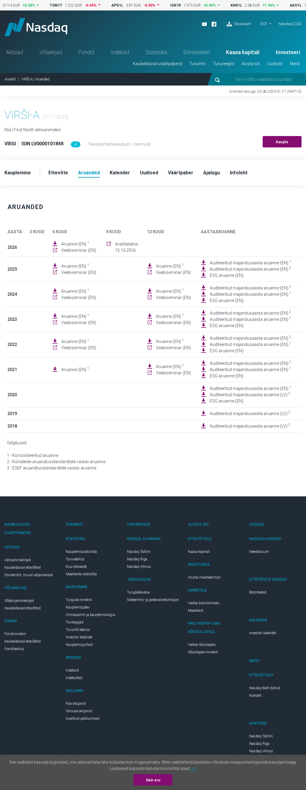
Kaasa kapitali (242, 52)
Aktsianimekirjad (17, 560)
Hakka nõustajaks (202, 645)
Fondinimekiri (15, 634)
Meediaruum (259, 552)
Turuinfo (197, 63)
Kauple (282, 142)
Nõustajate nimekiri (203, 652)
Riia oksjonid (76, 703)
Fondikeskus (14, 649)
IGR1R (165, 5)
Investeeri (288, 52)
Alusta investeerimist (204, 577)
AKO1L (286, 5)
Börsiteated (196, 52)
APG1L (108, 5)
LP (75, 144)
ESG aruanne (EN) (227, 275)
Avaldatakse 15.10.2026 (126, 247)
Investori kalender (79, 637)
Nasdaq (35, 27)
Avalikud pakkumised (83, 718)
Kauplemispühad (79, 645)
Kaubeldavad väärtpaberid (157, 63)
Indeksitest (74, 678)
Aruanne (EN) (75, 243)
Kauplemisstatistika (81, 552)
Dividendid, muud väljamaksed (28, 575)
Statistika (156, 52)
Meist (295, 63)
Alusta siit (250, 63)
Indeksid (120, 52)
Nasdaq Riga (137, 559)
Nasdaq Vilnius (139, 567)
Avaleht (10, 79)
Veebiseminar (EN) (78, 250)
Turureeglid (223, 63)
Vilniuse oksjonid (79, 711)
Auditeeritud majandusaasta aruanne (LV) (250, 394)
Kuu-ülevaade (76, 567)
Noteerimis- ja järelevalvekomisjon (153, 600)
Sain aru (153, 780)
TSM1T (46, 5)
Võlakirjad (50, 52)
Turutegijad (74, 622)
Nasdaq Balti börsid (264, 688)
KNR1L (226, 5)
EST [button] (264, 24)
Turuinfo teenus (78, 630)
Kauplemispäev (78, 607)
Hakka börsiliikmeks (203, 603)
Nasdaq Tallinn (139, 552)
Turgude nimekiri (79, 600)
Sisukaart (242, 24)
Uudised (274, 63)
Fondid (86, 52)
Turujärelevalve (138, 592)
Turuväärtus (75, 559)
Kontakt (255, 695)
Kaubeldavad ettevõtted (22, 567)
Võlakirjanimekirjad (19, 601)
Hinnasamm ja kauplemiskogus (91, 615)
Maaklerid (195, 610)
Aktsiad (14, 52)
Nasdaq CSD (290, 24)
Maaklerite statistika (81, 574)
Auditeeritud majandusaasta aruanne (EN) (250, 262)
